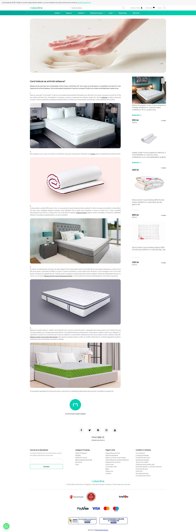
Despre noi (109, 471)
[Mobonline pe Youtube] (115, 430)
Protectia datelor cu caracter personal (149, 466)
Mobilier (78, 455)
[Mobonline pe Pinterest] (98, 430)
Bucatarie (78, 462)
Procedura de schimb (143, 476)
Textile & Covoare (81, 457)
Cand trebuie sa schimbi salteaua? (117, 460)
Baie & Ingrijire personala (83, 460)
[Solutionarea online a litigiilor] (113, 521)
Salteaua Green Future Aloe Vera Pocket (44, 337)
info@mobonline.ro (84, 2)
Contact (108, 473)
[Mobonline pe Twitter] (89, 430)
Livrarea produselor (142, 455)
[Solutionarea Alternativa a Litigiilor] (82, 521)
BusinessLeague (101, 530)
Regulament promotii (113, 462)
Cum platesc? (140, 453)
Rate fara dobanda (112, 455)
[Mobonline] (36, 8)
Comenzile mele (111, 466)
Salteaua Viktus (81, 212)
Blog (107, 469)
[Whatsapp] (6, 526)
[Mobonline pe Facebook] (81, 430)
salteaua (104, 97)
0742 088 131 (98, 437)
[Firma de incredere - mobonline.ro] (91, 501)
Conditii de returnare (143, 457)
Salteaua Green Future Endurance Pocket (58, 276)
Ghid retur (139, 471)
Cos (161, 8)
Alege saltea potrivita (113, 453)
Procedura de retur (142, 473)
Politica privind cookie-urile (145, 464)
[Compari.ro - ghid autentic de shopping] (107, 500)
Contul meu (135, 8)
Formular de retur (142, 469)
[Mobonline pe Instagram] (106, 430)
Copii (77, 464)
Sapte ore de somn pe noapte (116, 457)
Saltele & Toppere (81, 453)
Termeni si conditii (142, 462)
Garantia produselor (142, 460)
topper (93, 154)
